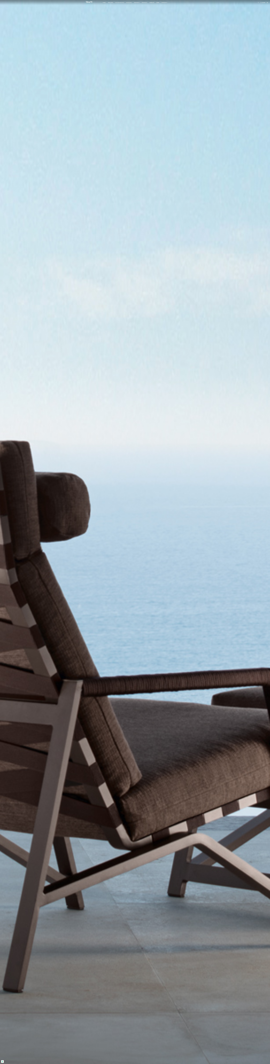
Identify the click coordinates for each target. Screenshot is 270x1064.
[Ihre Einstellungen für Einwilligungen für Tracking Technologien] (2, 1061)
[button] (267, 2)
